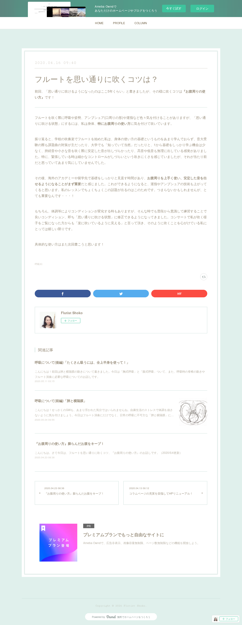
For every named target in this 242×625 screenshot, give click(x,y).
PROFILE (119, 23)
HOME (99, 23)
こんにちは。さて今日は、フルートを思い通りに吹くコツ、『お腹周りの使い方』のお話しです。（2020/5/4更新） (108, 453)
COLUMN (140, 23)
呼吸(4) (38, 264)
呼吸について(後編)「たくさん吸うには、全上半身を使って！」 (82, 362)
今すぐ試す (174, 8)
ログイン (202, 8)
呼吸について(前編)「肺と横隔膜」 (61, 400)
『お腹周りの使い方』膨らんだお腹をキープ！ (69, 443)
